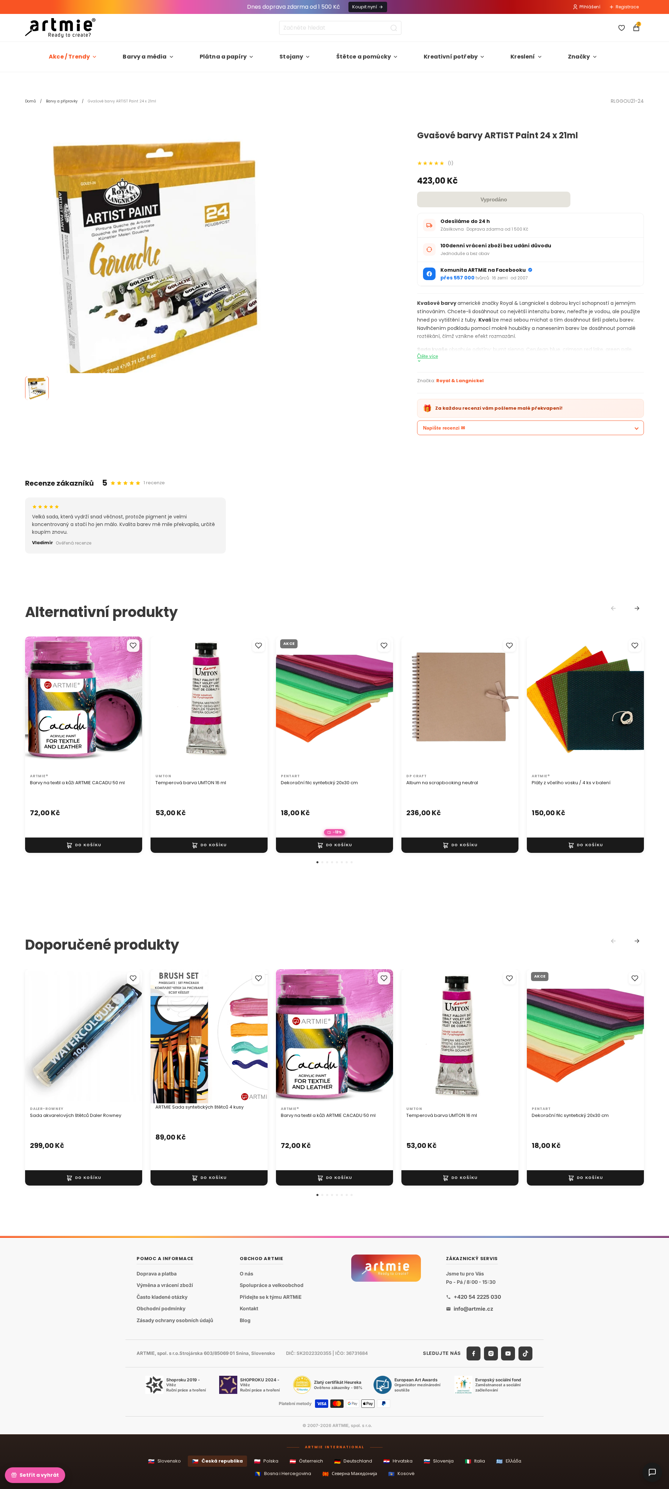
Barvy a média (145, 57)
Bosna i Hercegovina (283, 1474)
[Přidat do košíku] (83, 845)
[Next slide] (637, 608)
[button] (317, 862)
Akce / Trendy (69, 57)
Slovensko (164, 1461)
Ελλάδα (508, 1461)
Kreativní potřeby (451, 57)
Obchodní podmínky (161, 1308)
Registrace (627, 7)
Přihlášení (589, 7)
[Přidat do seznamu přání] (133, 645)
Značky (579, 57)
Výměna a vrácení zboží (165, 1285)
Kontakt (249, 1308)
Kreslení (522, 57)
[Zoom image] (157, 263)
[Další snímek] (129, 703)
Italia (475, 1461)
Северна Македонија (349, 1474)
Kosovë (401, 1474)
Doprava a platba (157, 1273)
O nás (246, 1273)
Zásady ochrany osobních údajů (175, 1320)
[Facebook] (473, 1353)
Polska (266, 1461)
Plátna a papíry (223, 57)
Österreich (306, 1461)
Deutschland (353, 1461)
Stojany (291, 57)
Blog (245, 1320)
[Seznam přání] (622, 28)
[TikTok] (525, 1353)
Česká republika (217, 1461)
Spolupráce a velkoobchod (271, 1285)
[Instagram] (491, 1353)
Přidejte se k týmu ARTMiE (271, 1297)
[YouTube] (508, 1353)
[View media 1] (37, 388)
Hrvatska (398, 1461)
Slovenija (439, 1461)
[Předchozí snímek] (37, 703)
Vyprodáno (493, 199)
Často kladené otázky (162, 1297)
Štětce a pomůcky (363, 57)
